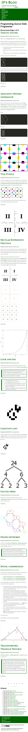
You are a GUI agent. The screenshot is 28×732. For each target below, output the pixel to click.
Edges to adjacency (13, 705)
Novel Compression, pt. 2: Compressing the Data (14, 578)
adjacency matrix (11, 109)
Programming (5, 12)
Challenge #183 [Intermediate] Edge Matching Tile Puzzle (14, 183)
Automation (5, 15)
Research (4, 18)
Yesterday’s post (4, 655)
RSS (2, 19)
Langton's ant (9, 428)
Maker (3, 14)
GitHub (4, 6)
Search (16, 7)
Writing (4, 16)
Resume (14, 6)
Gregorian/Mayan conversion (16, 714)
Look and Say (8, 359)
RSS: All (4, 720)
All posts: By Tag (6, 718)
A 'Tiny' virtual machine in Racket (17, 708)
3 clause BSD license (14, 729)
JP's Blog (9, 2)
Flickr (9, 6)
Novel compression (12, 566)
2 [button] (16, 683)
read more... (3, 86)
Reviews (3, 9)
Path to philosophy (13, 710)
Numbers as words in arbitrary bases (17, 711)
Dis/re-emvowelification (15, 703)
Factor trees (8, 491)
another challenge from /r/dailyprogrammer (17, 543)
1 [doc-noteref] (4, 51)
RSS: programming (6, 722)
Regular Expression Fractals (15, 694)
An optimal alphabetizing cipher (16, 712)
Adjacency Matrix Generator (11, 95)
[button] (8, 683)
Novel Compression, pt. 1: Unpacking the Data (14, 576)
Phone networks (10, 537)
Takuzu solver (9, 32)
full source (16, 618)
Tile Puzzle (7, 174)
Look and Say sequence (21, 367)
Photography (5, 11)
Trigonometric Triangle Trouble (11, 647)
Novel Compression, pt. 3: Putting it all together (14, 579)
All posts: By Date (6, 717)
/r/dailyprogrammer (10, 38)
